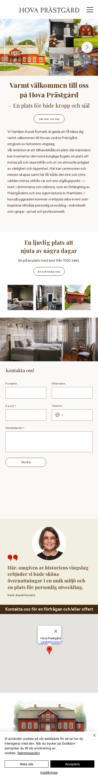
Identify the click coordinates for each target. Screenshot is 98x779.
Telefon (57, 405)
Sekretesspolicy (28, 753)
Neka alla (26, 764)
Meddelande (14, 428)
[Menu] (90, 9)
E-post (10, 405)
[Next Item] (87, 47)
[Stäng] (91, 738)
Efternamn (58, 383)
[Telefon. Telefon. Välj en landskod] (59, 415)
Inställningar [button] (49, 772)
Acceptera (72, 764)
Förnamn (11, 383)
